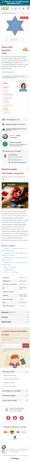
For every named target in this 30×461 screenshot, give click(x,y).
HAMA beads (15, 272)
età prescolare (7, 98)
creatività (6, 112)
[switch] (3, 452)
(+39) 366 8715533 (16, 159)
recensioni (14, 137)
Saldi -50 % (13, 267)
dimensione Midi (8, 94)
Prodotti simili (6, 322)
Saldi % (6, 267)
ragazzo (6, 87)
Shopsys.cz (25, 455)
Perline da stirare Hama (9, 13)
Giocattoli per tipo (8, 269)
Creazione (6, 248)
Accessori (5, 317)
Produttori (6, 272)
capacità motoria (8, 105)
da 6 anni (6, 101)
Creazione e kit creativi (18, 248)
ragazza (6, 91)
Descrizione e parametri (9, 169)
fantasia (6, 109)
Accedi (26, 346)
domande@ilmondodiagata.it (18, 162)
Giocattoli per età (8, 253)
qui (15, 77)
